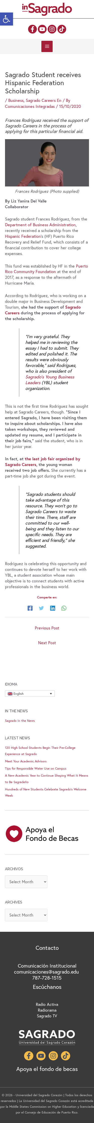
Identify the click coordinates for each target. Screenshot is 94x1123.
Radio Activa (47, 1004)
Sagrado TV (47, 1016)
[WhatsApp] (63, 608)
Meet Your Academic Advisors (26, 761)
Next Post (47, 642)
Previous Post (47, 628)
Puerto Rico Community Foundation (46, 269)
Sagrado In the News (20, 721)
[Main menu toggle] (47, 46)
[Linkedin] (52, 608)
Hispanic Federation (23, 236)
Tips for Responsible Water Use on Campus (35, 768)
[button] (6, 19)
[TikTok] (61, 29)
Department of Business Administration (40, 225)
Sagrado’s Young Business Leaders (49, 379)
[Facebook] (32, 29)
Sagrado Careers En (43, 100)
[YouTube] (42, 29)
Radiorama (47, 1010)
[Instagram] (52, 29)
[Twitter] (41, 608)
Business (16, 100)
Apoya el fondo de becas (47, 1068)
